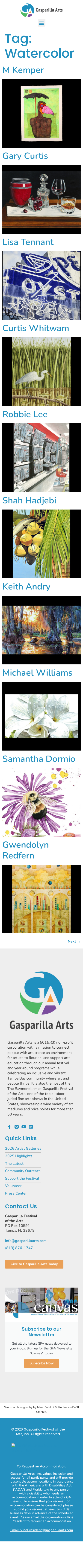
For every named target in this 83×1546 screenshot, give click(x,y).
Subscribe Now (42, 1363)
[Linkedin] (31, 1127)
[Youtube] (24, 1127)
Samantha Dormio (38, 759)
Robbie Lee (25, 414)
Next (74, 941)
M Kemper (23, 70)
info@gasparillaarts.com (26, 1240)
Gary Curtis (25, 156)
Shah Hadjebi (29, 500)
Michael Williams (37, 673)
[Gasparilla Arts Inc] (41, 1450)
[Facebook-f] (9, 1127)
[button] (41, 23)
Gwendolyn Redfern (25, 850)
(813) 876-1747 (19, 1247)
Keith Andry (26, 587)
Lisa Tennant (27, 242)
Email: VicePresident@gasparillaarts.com (41, 1530)
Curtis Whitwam (35, 328)
